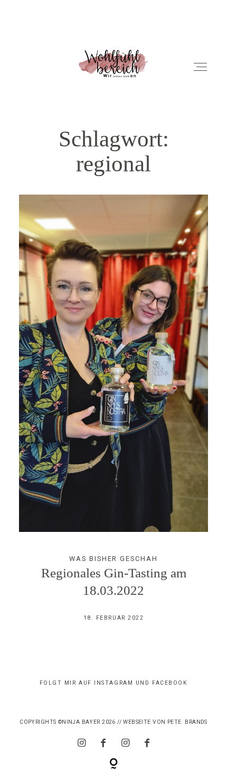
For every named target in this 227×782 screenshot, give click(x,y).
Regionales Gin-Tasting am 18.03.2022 (114, 416)
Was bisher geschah (113, 559)
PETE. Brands (187, 722)
